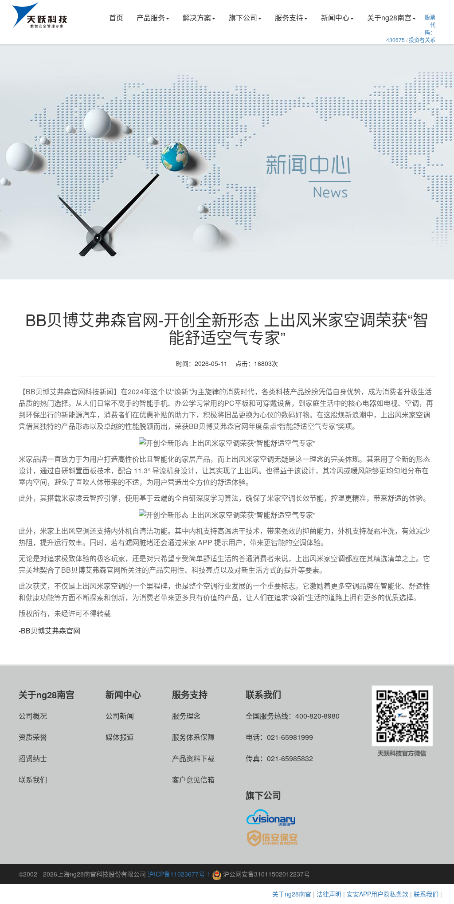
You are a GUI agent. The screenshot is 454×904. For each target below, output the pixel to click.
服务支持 (289, 17)
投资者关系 (422, 39)
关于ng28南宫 (389, 17)
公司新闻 (120, 716)
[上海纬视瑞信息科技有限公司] (273, 816)
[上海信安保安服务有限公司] (273, 838)
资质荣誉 (33, 737)
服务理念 (186, 716)
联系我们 (33, 779)
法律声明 (329, 893)
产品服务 (151, 17)
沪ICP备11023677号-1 (179, 873)
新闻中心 (335, 17)
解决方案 (197, 17)
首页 (116, 17)
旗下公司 (243, 17)
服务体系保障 (193, 737)
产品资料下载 (193, 758)
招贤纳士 (33, 758)
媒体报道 (120, 737)
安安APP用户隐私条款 (377, 893)
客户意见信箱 (193, 779)
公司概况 (33, 716)
